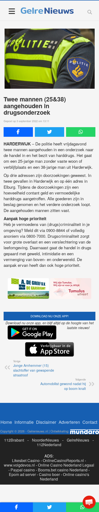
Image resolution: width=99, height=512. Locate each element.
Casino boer (49, 474)
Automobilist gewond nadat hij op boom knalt (63, 384)
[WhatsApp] (80, 132)
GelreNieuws (78, 440)
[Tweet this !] (49, 132)
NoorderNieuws (45, 440)
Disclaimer (46, 422)
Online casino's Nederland (64, 477)
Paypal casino (23, 470)
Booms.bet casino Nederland (62, 470)
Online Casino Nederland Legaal (66, 465)
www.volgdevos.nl (19, 465)
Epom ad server (22, 474)
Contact (89, 422)
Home (6, 422)
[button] (89, 502)
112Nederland (49, 444)
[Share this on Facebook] (18, 132)
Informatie (24, 422)
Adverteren (69, 422)
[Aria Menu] (12, 11)
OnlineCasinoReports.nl (63, 460)
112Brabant (14, 440)
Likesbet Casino (26, 460)
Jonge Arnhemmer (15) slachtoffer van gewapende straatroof (33, 368)
